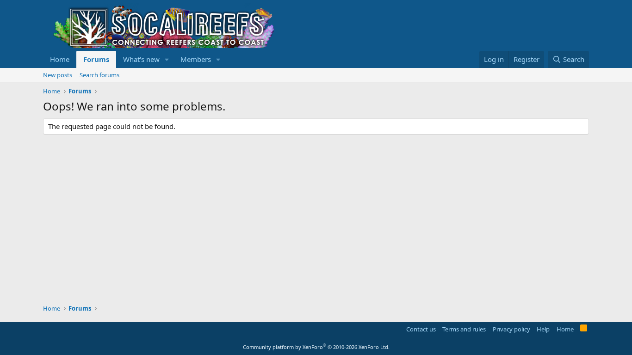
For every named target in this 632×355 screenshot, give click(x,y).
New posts (57, 75)
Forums (96, 59)
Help (543, 329)
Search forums (99, 75)
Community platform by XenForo (316, 346)
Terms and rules (464, 329)
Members (195, 59)
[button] (167, 59)
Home (59, 59)
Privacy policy (511, 329)
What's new (141, 59)
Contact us (421, 329)
